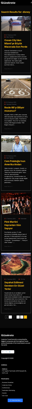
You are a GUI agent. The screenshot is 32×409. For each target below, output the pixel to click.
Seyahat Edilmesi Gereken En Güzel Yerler (14, 285)
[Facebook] (2, 351)
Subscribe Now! (16, 400)
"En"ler (23, 279)
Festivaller (24, 218)
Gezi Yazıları (10, 37)
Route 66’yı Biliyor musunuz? (14, 109)
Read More (7, 69)
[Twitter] (6, 351)
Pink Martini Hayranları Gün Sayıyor (12, 225)
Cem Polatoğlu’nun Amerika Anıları (14, 163)
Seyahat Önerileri (11, 104)
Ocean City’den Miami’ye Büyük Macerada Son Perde (15, 43)
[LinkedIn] (9, 351)
